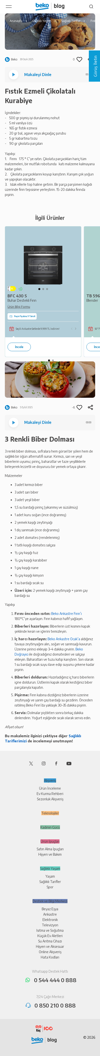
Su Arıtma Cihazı (50, 941)
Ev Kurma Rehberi (50, 794)
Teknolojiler (50, 813)
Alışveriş (50, 780)
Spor (50, 887)
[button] (39, 289)
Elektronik (50, 920)
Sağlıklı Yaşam (50, 868)
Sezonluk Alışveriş (50, 799)
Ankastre (50, 914)
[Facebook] (56, 763)
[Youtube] (69, 763)
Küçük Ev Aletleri (50, 936)
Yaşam (50, 876)
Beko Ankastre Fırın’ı (66, 613)
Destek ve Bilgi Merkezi (50, 901)
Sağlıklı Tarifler (50, 882)
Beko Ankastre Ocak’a (64, 639)
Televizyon (50, 925)
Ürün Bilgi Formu (19, 307)
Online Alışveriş (50, 952)
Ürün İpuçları (50, 841)
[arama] (91, 6)
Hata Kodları (50, 957)
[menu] (9, 6)
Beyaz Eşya (50, 909)
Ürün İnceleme (50, 788)
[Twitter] (31, 763)
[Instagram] (44, 763)
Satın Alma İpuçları (50, 849)
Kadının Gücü (50, 827)
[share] (90, 407)
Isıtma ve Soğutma (50, 930)
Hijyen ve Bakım (50, 854)
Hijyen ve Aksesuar (50, 946)
